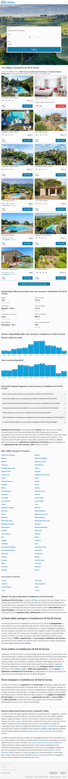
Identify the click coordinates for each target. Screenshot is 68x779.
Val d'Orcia (4, 567)
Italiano (54, 773)
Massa (3, 514)
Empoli (37, 484)
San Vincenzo (39, 553)
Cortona (37, 481)
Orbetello (4, 530)
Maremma (4, 511)
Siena (36, 587)
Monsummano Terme (41, 514)
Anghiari (3, 458)
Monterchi (38, 524)
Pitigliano (4, 540)
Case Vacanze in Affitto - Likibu (8, 2)
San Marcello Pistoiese (8, 550)
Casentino (38, 471)
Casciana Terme (6, 471)
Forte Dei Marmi (6, 491)
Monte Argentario (40, 517)
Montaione (4, 517)
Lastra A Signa (39, 501)
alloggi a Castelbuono (49, 726)
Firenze (4, 580)
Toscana (28, 643)
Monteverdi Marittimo (41, 527)
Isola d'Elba (4, 498)
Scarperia (4, 560)
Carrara (37, 468)
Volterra (37, 570)
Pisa (2, 537)
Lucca (36, 504)
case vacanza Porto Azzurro (43, 743)
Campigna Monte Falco (8, 468)
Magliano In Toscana (7, 507)
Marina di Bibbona (40, 511)
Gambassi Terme (40, 491)
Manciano (38, 507)
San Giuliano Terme (40, 547)
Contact (64, 777)
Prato (36, 544)
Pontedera (38, 540)
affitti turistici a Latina (36, 755)
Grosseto (37, 494)
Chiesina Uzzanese (7, 481)
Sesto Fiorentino (39, 560)
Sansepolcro (38, 550)
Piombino (37, 534)
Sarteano (4, 557)
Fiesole (3, 488)
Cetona (37, 478)
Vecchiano (38, 567)
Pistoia (37, 537)
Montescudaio (5, 527)
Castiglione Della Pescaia (42, 475)
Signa (3, 563)
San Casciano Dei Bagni (8, 547)
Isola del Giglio (39, 498)
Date (8, 34)
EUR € (62, 773)
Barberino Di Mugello (41, 458)
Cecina (3, 478)
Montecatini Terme (7, 521)
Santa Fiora (4, 553)
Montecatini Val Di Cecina (42, 521)
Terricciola (38, 563)
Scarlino (37, 557)
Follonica (37, 488)
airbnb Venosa (16, 721)
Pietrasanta (38, 530)
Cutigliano (4, 484)
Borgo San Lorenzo (40, 461)
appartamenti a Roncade (37, 731)
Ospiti (9, 41)
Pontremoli (4, 544)
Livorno (3, 504)
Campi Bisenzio (39, 465)
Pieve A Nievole (6, 534)
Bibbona (3, 461)
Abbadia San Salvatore (8, 455)
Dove (8, 28)
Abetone (37, 455)
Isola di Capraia (6, 501)
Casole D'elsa (5, 475)
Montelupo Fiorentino (7, 524)
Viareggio (4, 570)
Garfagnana (4, 494)
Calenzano (4, 465)
